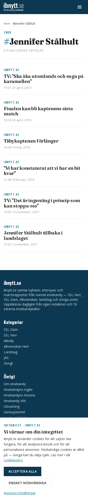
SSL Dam (11, 329)
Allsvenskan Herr (16, 346)
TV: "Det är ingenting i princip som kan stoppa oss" (42, 202)
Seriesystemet (14, 412)
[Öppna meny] (79, 7)
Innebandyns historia (19, 395)
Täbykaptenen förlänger (31, 141)
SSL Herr (10, 335)
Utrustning (11, 406)
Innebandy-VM (15, 401)
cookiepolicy (13, 460)
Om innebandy (15, 384)
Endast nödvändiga (27, 483)
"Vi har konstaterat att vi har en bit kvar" (42, 170)
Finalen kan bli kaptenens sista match (38, 111)
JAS (6, 357)
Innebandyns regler (18, 389)
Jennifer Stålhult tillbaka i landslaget (33, 235)
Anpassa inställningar (20, 493)
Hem (7, 24)
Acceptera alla (22, 471)
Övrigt (8, 363)
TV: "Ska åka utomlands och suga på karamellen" (44, 78)
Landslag (10, 352)
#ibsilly (9, 341)
